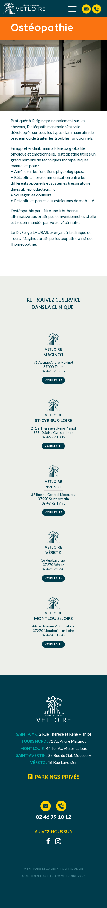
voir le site (53, 380)
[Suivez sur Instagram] (56, 841)
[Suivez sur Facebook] (46, 841)
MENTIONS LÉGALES (40, 868)
